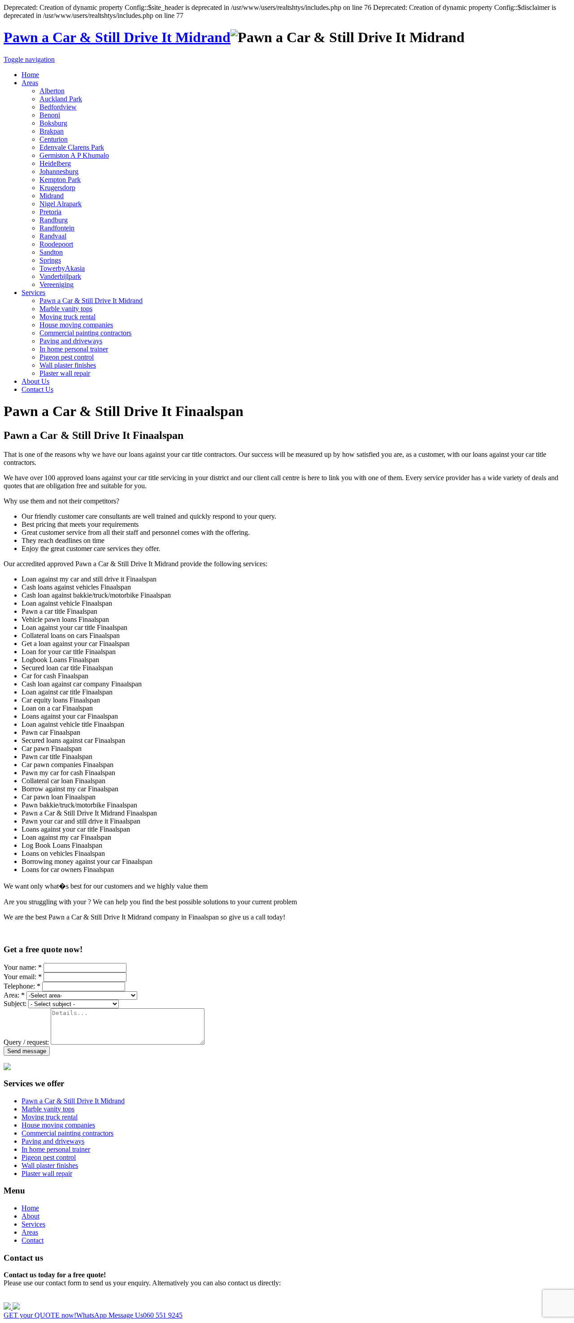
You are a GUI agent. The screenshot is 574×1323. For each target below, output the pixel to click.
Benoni (49, 115)
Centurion (53, 139)
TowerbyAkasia (62, 268)
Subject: (15, 1003)
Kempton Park (60, 179)
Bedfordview (58, 107)
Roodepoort (56, 244)
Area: (14, 995)
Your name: (23, 967)
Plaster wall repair (64, 373)
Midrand (51, 196)
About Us (35, 381)
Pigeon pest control (66, 357)
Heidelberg (55, 163)
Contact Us (37, 389)
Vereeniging (56, 284)
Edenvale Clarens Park (71, 147)
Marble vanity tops (65, 308)
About (30, 1216)
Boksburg (53, 123)
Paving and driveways (70, 341)
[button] (287, 1311)
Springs (50, 260)
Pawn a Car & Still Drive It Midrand (117, 37)
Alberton (52, 91)
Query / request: (26, 1042)
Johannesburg (58, 171)
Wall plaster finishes (67, 365)
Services (33, 292)
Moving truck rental (67, 317)
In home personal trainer (73, 349)
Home (30, 74)
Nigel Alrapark (60, 204)
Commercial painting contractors (85, 333)
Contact (32, 1240)
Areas (30, 83)
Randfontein (56, 228)
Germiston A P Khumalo (74, 155)
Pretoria (50, 212)
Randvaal (52, 236)
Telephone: (22, 986)
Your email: (23, 976)
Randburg (53, 220)
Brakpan (51, 131)
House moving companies (76, 325)
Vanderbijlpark (60, 276)
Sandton (51, 252)
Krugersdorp (57, 187)
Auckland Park (60, 99)
